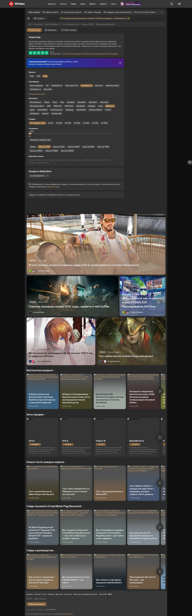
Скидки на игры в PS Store (100, 160)
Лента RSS (103, 594)
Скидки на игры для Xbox (39, 163)
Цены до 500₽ (88, 147)
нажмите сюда (52, 187)
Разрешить (88, 24)
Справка (30, 594)
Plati (62, 102)
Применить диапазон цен (40, 140)
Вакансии (59, 594)
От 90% (104, 123)
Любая (32, 147)
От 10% (59, 123)
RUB (45, 76)
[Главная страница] (16, 4)
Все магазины (35, 102)
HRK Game (69, 106)
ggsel (32, 110)
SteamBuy (82, 102)
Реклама (37, 594)
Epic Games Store (37, 106)
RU (111, 594)
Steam (46, 102)
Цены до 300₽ (73, 147)
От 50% (86, 123)
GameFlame (81, 110)
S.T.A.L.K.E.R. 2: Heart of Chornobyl (152, 12)
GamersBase (42, 110)
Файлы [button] (92, 4)
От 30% (77, 123)
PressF (108, 110)
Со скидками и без (37, 123)
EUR (31, 76)
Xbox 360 (47, 89)
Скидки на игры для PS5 (78, 160)
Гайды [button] (73, 4)
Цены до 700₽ (103, 147)
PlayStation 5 (57, 86)
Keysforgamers (56, 110)
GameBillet (80, 106)
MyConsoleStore (95, 110)
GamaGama (34, 114)
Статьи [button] (63, 4)
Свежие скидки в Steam (58, 160)
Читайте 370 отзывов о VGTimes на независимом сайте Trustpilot (90, 54)
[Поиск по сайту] (171, 4)
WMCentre (58, 106)
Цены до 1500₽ (52, 151)
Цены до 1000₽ (36, 151)
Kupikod (45, 114)
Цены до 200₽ (59, 147)
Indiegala (91, 106)
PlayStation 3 (35, 89)
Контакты (68, 594)
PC (47, 86)
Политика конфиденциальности (85, 594)
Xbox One (99, 86)
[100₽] (30, 133)
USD (38, 76)
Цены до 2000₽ (67, 151)
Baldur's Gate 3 (52, 12)
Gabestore (110, 106)
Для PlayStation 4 (52, 24)
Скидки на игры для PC (38, 160)
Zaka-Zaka (104, 102)
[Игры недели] (162, 12)
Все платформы (36, 86)
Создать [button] (40, 18)
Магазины (52, 30)
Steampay (69, 110)
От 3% (50, 123)
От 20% (68, 123)
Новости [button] (52, 4)
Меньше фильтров (37, 94)
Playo (55, 102)
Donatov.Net (56, 114)
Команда (51, 594)
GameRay (70, 102)
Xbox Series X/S (71, 86)
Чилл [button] (113, 4)
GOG (48, 106)
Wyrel (100, 106)
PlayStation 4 (86, 86)
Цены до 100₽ (44, 147)
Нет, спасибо (106, 24)
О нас (44, 594)
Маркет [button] (103, 4)
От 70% (95, 123)
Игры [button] (82, 4)
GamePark (93, 102)
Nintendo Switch (112, 86)
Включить (69, 614)
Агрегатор (38, 24)
